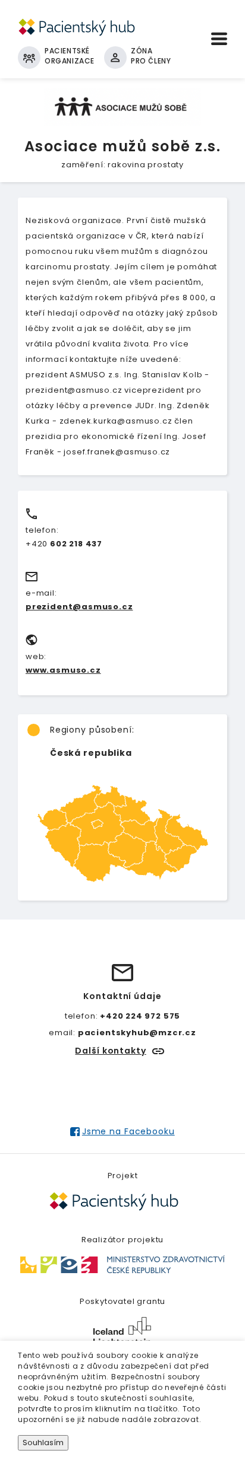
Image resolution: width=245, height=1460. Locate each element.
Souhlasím (43, 1442)
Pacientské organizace (70, 56)
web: (36, 656)
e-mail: (41, 593)
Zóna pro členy (151, 56)
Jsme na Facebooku (128, 1131)
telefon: (42, 530)
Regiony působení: (92, 730)
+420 (64, 543)
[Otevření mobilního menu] (219, 39)
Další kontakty (110, 1051)
